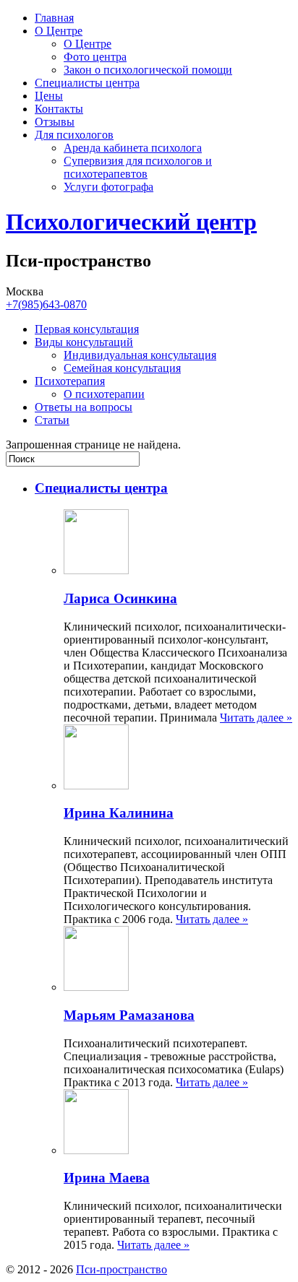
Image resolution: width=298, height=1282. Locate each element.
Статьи (52, 420)
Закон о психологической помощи (148, 70)
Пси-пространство (121, 1269)
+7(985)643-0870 (46, 304)
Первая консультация (87, 329)
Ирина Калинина (119, 812)
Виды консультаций (84, 342)
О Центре (58, 31)
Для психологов (74, 135)
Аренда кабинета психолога (133, 148)
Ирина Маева (107, 1177)
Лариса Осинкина (120, 598)
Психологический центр (131, 222)
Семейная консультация (122, 368)
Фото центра (95, 57)
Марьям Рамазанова (129, 1015)
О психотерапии (104, 394)
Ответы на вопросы (83, 407)
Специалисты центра (87, 83)
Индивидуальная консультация (140, 355)
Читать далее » (256, 717)
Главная (54, 18)
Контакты (59, 109)
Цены (49, 96)
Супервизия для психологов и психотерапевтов (138, 167)
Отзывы (54, 122)
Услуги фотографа (108, 187)
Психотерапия (70, 381)
